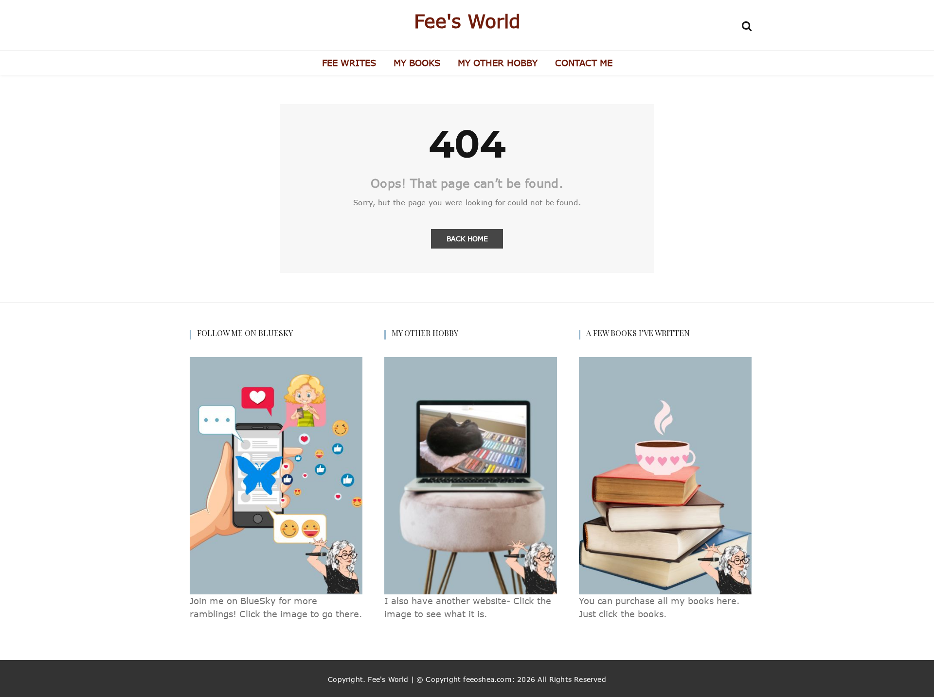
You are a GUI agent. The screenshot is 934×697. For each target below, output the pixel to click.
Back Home (467, 238)
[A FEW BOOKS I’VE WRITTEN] (665, 475)
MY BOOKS (417, 62)
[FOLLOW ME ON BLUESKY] (276, 475)
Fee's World (467, 21)
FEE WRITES (349, 62)
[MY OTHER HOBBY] (470, 475)
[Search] (747, 24)
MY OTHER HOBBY (498, 62)
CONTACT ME (583, 62)
